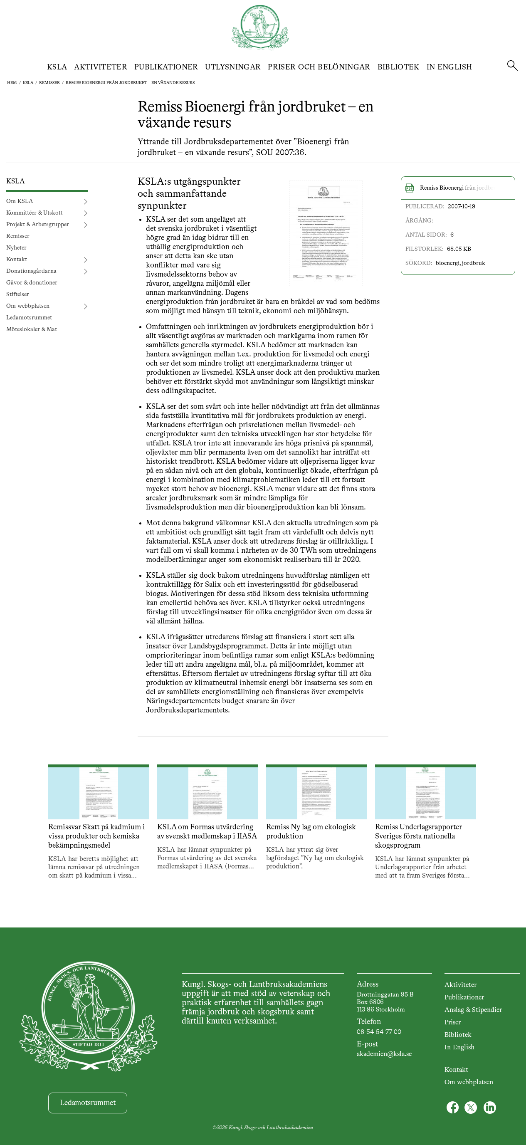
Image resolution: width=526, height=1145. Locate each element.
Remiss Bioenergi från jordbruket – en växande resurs (130, 83)
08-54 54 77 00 (379, 1032)
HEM (12, 83)
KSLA (57, 67)
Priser (453, 1022)
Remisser (49, 83)
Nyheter (16, 248)
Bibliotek (399, 67)
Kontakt (16, 260)
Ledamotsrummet (29, 318)
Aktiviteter (100, 67)
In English (449, 67)
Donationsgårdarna (31, 272)
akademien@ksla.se (384, 1054)
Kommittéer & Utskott (34, 213)
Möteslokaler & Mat (31, 330)
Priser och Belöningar (319, 67)
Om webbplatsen (27, 306)
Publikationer (166, 67)
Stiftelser (17, 295)
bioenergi (447, 263)
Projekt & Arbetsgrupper (37, 225)
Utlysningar (233, 67)
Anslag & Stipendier (473, 1010)
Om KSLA (19, 202)
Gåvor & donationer (31, 283)
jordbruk (473, 263)
